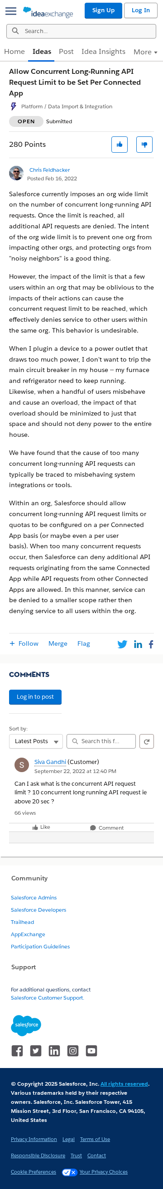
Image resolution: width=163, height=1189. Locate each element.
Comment (110, 828)
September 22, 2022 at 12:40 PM (75, 771)
